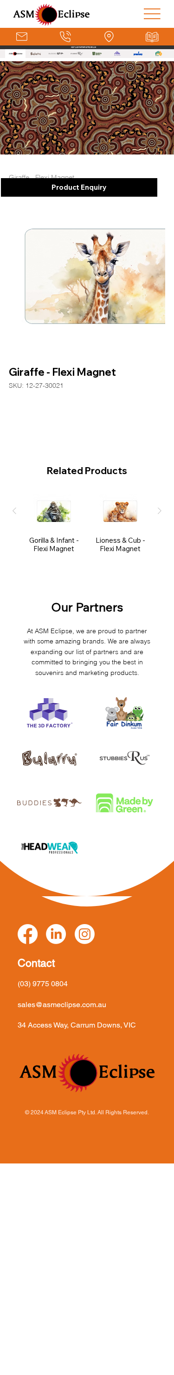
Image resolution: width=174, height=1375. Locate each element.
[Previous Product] (14, 510)
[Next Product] (159, 510)
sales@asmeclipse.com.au (62, 1004)
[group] (87, 527)
